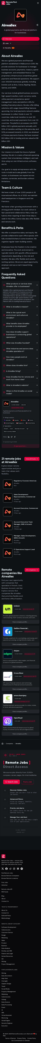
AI (2, 1010)
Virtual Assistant (7, 1015)
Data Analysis (6, 948)
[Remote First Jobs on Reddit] (10, 869)
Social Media (6, 989)
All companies (31, 570)
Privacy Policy (21, 1038)
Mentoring (5, 1018)
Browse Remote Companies (10, 875)
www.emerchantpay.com (21, 701)
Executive (5, 1026)
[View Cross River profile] (20, 680)
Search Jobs (13, 782)
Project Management (8, 964)
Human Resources (7, 956)
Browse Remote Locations (10, 878)
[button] (37, 24)
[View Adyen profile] (20, 658)
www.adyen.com (29, 654)
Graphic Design (6, 983)
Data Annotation (7, 976)
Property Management (9, 991)
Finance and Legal (7, 953)
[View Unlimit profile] (20, 613)
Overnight (5, 981)
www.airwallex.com (17, 407)
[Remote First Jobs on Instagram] (14, 869)
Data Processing (7, 1005)
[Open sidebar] (37, 3)
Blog (3, 896)
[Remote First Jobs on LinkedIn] (18, 869)
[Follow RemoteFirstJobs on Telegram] (22, 869)
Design (4, 935)
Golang (4, 999)
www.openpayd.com (27, 721)
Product (4, 943)
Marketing (5, 938)
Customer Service (7, 932)
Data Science (6, 1002)
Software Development (9, 927)
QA (2, 959)
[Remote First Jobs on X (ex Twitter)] (3, 869)
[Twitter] (12, 437)
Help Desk (5, 978)
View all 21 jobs (31, 459)
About (3, 898)
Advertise (4, 885)
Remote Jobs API (7, 889)
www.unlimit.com (27, 609)
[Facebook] (15, 437)
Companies (9, 743)
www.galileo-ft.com (30, 631)
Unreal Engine (6, 1020)
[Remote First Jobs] (2, 744)
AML (3, 1012)
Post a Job (27, 782)
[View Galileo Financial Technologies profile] (20, 635)
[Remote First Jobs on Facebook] (6, 869)
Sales (3, 940)
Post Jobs (5, 882)
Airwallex (18, 743)
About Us (4, 910)
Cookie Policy (31, 1038)
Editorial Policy (6, 915)
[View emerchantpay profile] (20, 703)
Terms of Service (10, 1038)
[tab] (20, 39)
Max (4, 1036)
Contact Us (5, 901)
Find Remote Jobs (7, 873)
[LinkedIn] (9, 437)
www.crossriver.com (29, 676)
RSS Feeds (5, 892)
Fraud (3, 1007)
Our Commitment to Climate (20, 1040)
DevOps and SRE (7, 951)
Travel (3, 986)
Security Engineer (7, 1023)
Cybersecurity (6, 930)
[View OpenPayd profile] (20, 725)
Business (4, 945)
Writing (4, 961)
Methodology (6, 918)
